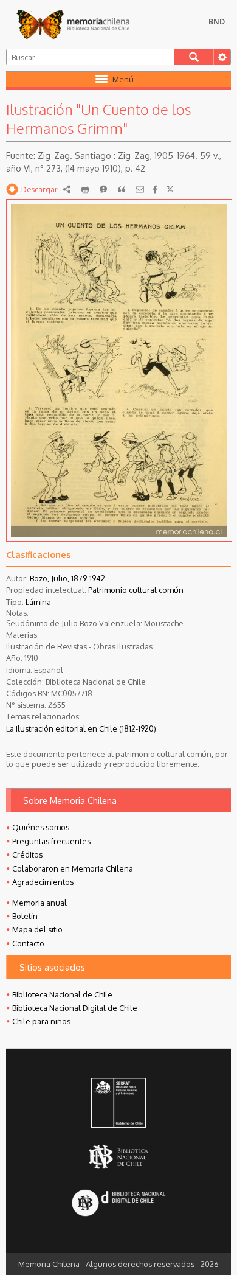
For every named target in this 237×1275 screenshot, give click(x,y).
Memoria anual (39, 902)
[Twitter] (170, 189)
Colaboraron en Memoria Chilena (72, 868)
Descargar (39, 189)
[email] (140, 189)
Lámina (38, 602)
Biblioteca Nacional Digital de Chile (74, 1008)
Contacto (28, 943)
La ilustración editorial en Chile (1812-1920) (81, 728)
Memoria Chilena (73, 24)
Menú (123, 79)
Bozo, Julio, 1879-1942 (67, 578)
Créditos (27, 854)
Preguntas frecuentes (51, 841)
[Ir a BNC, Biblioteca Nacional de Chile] (118, 1156)
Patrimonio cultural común (136, 590)
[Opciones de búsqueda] (221, 57)
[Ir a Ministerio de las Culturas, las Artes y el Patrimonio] (118, 1104)
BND (216, 21)
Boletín (25, 916)
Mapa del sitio (37, 929)
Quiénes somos (40, 827)
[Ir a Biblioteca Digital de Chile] (118, 1203)
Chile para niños (41, 1021)
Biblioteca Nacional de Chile (62, 994)
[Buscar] (194, 57)
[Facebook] (155, 189)
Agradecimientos (43, 882)
